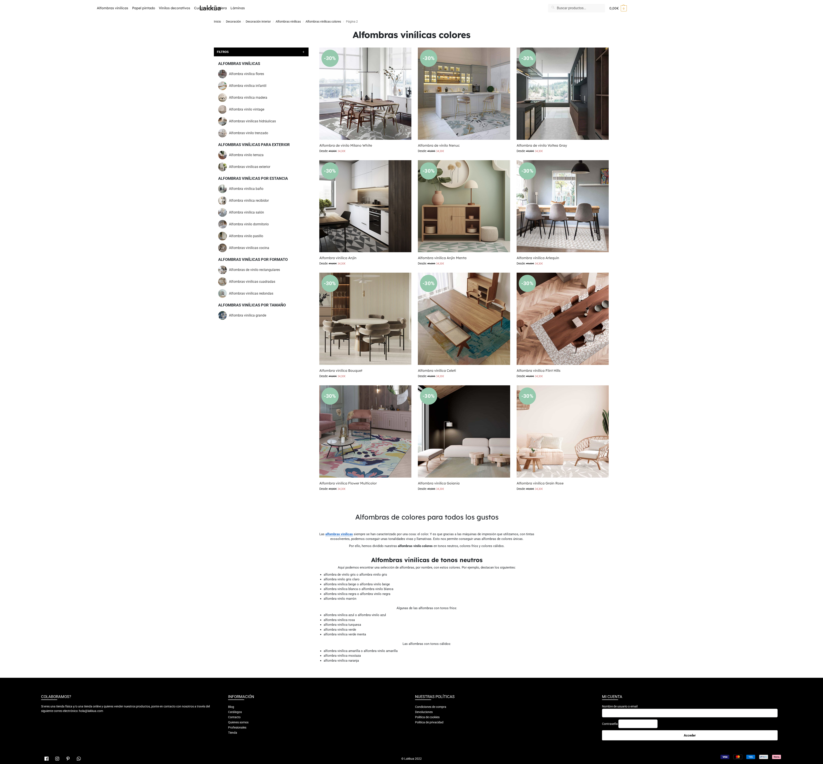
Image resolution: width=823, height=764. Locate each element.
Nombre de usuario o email (620, 706)
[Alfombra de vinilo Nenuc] (464, 94)
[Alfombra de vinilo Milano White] (365, 94)
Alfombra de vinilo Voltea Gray (542, 145)
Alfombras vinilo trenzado (248, 133)
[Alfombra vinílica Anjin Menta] (464, 206)
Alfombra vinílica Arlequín (538, 258)
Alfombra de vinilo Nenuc (439, 145)
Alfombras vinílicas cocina (249, 248)
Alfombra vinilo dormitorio (249, 224)
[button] (618, 8)
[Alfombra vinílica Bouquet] (365, 319)
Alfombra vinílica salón (246, 212)
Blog (231, 707)
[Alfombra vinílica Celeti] (464, 319)
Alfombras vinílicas (288, 21)
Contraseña (610, 724)
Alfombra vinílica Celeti (437, 370)
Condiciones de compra (430, 707)
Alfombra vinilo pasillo (246, 236)
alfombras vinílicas (339, 534)
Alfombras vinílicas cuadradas (252, 282)
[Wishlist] (405, 54)
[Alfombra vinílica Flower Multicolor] (365, 431)
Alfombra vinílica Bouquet (340, 370)
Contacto (234, 717)
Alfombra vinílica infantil (247, 86)
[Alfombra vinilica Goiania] (464, 431)
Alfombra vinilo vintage (246, 109)
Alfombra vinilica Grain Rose (540, 483)
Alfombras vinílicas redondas (251, 293)
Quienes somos (238, 722)
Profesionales (237, 727)
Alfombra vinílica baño (246, 189)
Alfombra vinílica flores (246, 74)
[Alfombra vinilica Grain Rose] (563, 431)
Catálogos (235, 712)
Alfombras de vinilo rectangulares (254, 270)
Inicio (217, 21)
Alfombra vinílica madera (248, 97)
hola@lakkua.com (91, 711)
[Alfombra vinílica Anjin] (365, 206)
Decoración (233, 21)
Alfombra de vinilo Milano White (345, 145)
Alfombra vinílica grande (247, 315)
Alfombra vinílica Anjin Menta (442, 258)
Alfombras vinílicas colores (323, 21)
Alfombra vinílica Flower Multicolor (348, 483)
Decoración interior (258, 21)
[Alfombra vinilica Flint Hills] (563, 319)
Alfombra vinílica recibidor (249, 200)
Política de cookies (427, 717)
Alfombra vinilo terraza (246, 155)
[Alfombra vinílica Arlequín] (563, 206)
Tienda (232, 732)
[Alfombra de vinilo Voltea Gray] (563, 94)
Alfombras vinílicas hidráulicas (252, 121)
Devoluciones (424, 712)
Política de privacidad (429, 722)
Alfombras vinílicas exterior (249, 167)
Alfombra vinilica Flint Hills (539, 370)
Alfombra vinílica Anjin (338, 258)
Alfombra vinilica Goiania (439, 483)
